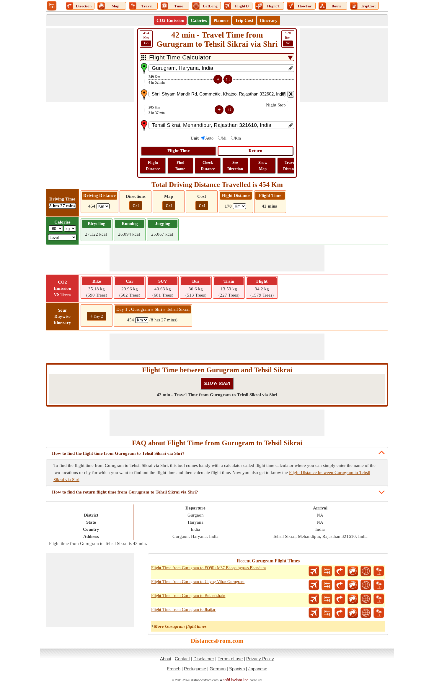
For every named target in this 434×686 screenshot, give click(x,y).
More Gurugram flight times (180, 626)
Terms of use (230, 658)
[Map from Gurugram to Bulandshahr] (353, 599)
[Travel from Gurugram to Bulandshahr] (379, 599)
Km (238, 138)
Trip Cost (244, 20)
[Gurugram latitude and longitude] (366, 571)
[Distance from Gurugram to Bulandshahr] (327, 599)
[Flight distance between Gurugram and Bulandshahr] (314, 599)
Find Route (180, 165)
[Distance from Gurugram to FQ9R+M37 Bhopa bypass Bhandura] (327, 571)
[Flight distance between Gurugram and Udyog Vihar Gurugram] (314, 585)
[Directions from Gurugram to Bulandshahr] (340, 599)
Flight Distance (153, 165)
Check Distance (208, 165)
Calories (199, 20)
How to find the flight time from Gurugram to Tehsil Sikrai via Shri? (118, 453)
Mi (224, 138)
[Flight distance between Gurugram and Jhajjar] (314, 613)
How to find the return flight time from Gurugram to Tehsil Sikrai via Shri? (125, 492)
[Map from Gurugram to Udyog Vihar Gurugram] (353, 585)
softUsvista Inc (236, 680)
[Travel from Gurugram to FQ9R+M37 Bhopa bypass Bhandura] (379, 571)
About (165, 658)
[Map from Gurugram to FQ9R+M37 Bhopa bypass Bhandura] (353, 571)
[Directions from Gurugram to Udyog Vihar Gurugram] (340, 585)
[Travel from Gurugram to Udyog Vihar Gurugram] (379, 585)
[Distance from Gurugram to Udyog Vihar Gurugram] (327, 585)
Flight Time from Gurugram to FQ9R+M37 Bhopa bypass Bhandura (208, 568)
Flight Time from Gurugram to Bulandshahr (188, 595)
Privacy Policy (260, 658)
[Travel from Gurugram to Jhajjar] (379, 613)
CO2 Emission (170, 20)
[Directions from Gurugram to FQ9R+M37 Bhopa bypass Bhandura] (340, 571)
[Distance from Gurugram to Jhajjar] (327, 613)
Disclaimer (203, 658)
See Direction (235, 165)
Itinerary (269, 20)
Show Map (262, 165)
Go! (136, 205)
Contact (182, 658)
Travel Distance (290, 165)
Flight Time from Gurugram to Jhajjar (183, 609)
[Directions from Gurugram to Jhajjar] (340, 613)
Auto (209, 138)
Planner (221, 20)
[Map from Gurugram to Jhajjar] (353, 613)
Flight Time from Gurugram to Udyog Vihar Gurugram (197, 582)
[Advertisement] (90, 65)
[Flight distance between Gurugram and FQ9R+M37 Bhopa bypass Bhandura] (314, 571)
